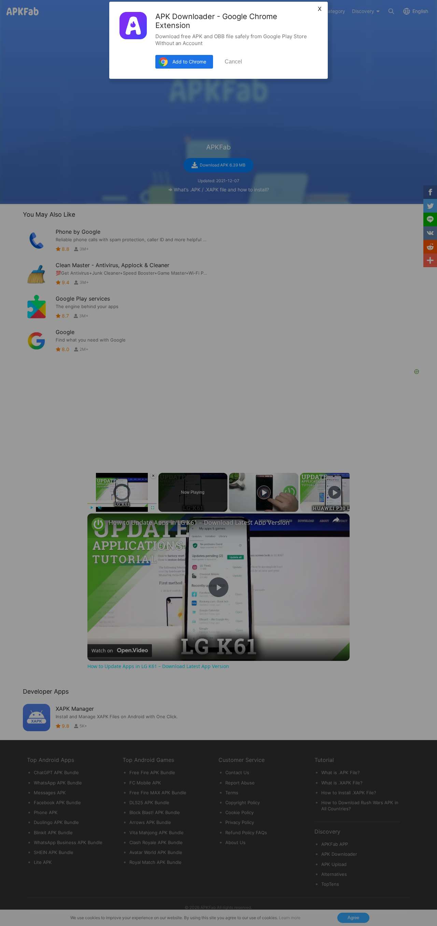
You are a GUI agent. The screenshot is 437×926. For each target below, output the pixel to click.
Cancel (233, 61)
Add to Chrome (189, 61)
